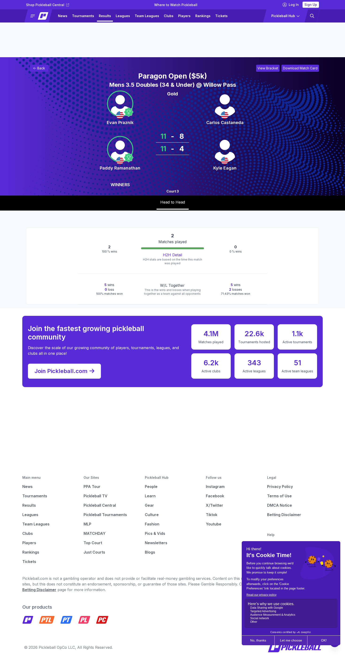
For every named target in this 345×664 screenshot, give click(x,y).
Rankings (203, 16)
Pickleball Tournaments (105, 514)
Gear (149, 505)
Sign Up (310, 5)
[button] (40, 16)
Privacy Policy (280, 486)
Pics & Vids (155, 533)
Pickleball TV (95, 496)
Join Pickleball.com (61, 371)
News (62, 16)
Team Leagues (147, 16)
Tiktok (211, 514)
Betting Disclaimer (284, 514)
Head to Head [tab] (172, 202)
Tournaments (83, 16)
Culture (152, 514)
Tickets (221, 16)
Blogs (150, 552)
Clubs (168, 16)
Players (184, 16)
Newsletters (156, 542)
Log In (294, 5)
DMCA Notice (279, 505)
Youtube (213, 524)
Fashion (152, 524)
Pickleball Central (100, 505)
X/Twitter (214, 505)
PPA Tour (92, 486)
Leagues (123, 16)
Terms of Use (279, 496)
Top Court (93, 542)
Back (41, 68)
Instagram (215, 486)
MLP (87, 524)
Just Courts (94, 552)
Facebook (215, 496)
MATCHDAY (95, 533)
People (151, 486)
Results (105, 16)
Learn (150, 496)
